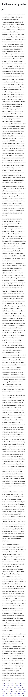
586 (20, 683)
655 (12, 691)
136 (8, 683)
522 (15, 689)
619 (15, 693)
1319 (24, 689)
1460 (3, 685)
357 (23, 687)
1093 (11, 689)
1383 (8, 685)
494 (15, 687)
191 (6, 693)
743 (7, 695)
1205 (19, 695)
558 (3, 695)
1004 (21, 685)
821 (19, 693)
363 (19, 687)
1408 (20, 689)
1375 (12, 683)
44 (3, 693)
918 (24, 691)
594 (16, 683)
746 (16, 691)
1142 (11, 693)
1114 (11, 695)
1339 (3, 683)
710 (7, 687)
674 (3, 689)
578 (7, 689)
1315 (8, 691)
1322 (3, 691)
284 (3, 687)
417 (11, 687)
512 (24, 683)
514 (23, 693)
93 (15, 695)
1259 (16, 685)
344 (23, 695)
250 (12, 685)
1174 (20, 691)
